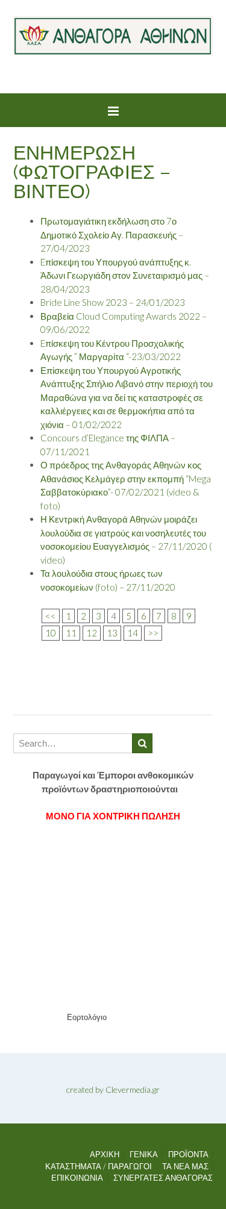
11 (71, 632)
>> (153, 632)
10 (50, 632)
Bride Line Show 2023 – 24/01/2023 (112, 302)
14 (132, 632)
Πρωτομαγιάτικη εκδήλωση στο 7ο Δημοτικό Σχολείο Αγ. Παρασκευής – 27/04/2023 (111, 234)
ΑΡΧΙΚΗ (104, 1154)
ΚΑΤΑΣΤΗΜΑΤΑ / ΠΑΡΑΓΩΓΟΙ (98, 1166)
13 (112, 632)
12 (91, 632)
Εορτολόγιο (87, 1017)
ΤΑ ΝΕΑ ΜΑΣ (185, 1166)
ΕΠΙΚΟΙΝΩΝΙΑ (77, 1178)
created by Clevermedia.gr (113, 1089)
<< (50, 616)
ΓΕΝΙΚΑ (144, 1154)
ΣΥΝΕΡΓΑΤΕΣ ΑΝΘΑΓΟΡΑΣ (163, 1178)
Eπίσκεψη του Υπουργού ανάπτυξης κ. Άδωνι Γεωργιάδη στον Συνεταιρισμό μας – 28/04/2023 (124, 275)
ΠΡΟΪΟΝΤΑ (188, 1154)
